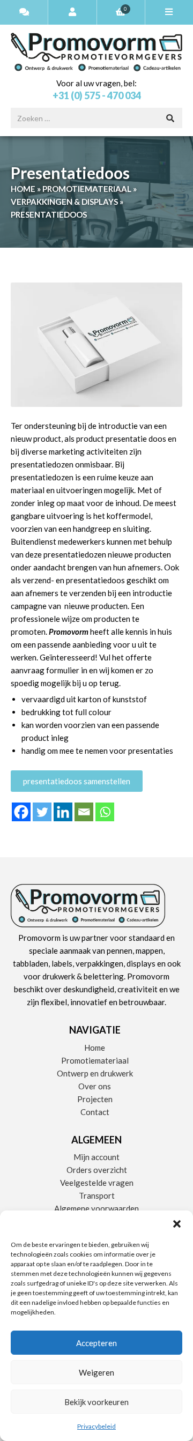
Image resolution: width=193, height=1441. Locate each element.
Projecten (95, 1099)
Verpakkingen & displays (64, 201)
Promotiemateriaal (86, 189)
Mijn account (96, 1157)
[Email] (84, 812)
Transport (97, 1195)
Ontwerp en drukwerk (95, 1073)
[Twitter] (42, 812)
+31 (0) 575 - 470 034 (97, 95)
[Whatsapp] (104, 812)
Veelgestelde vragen (96, 1182)
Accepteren (96, 1343)
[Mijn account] (72, 12)
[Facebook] (21, 812)
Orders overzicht (96, 1170)
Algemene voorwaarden (96, 1208)
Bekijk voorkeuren (96, 1402)
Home (23, 189)
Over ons (94, 1086)
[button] (177, 1224)
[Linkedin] (63, 812)
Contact (94, 1112)
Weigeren (96, 1372)
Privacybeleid (96, 1426)
